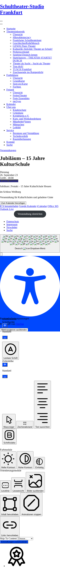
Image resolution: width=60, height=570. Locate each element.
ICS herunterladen (9, 206)
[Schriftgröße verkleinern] (5, 337)
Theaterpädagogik (15, 31)
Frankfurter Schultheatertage (27, 40)
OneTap (20, 324)
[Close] (1, 24)
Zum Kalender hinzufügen (13, 203)
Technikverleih (20, 136)
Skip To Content (8, 538)
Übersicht (18, 34)
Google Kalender (27, 206)
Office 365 (53, 206)
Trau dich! (18, 66)
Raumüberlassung (22, 139)
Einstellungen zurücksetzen (14, 542)
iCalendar (42, 206)
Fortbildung (12, 75)
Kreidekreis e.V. (21, 115)
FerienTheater (20, 95)
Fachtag (17, 86)
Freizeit (10, 89)
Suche (9, 144)
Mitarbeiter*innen (22, 121)
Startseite (11, 28)
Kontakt (10, 142)
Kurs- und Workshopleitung (27, 118)
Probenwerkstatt (21, 52)
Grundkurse (19, 81)
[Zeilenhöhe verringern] (5, 376)
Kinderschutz (19, 110)
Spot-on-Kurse (20, 83)
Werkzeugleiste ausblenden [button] (14, 330)
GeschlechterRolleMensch (26, 43)
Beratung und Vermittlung (26, 133)
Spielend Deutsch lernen (25, 54)
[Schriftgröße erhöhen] (5, 326)
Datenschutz (12, 221)
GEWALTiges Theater (24, 46)
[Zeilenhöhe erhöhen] (5, 365)
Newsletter (11, 227)
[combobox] (30, 243)
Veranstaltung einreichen (30, 214)
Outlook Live (7, 209)
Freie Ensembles (21, 98)
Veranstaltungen (8, 150)
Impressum (11, 224)
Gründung (18, 113)
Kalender (11, 104)
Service (10, 130)
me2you (17, 101)
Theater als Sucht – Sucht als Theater (31, 63)
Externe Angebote (9, 180)
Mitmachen (18, 124)
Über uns (11, 107)
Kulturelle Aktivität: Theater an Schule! (32, 49)
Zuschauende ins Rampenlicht (28, 72)
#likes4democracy (22, 37)
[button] (1, 254)
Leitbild (17, 127)
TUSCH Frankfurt (22, 69)
